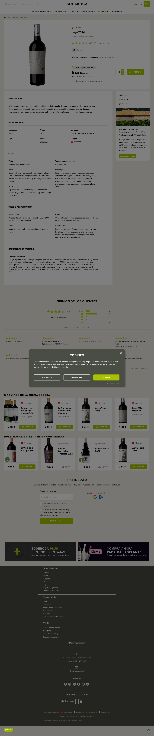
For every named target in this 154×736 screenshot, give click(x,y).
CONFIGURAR (77, 377)
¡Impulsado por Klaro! (113, 383)
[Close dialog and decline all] (121, 353)
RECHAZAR (47, 377)
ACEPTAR (106, 377)
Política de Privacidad (55, 364)
